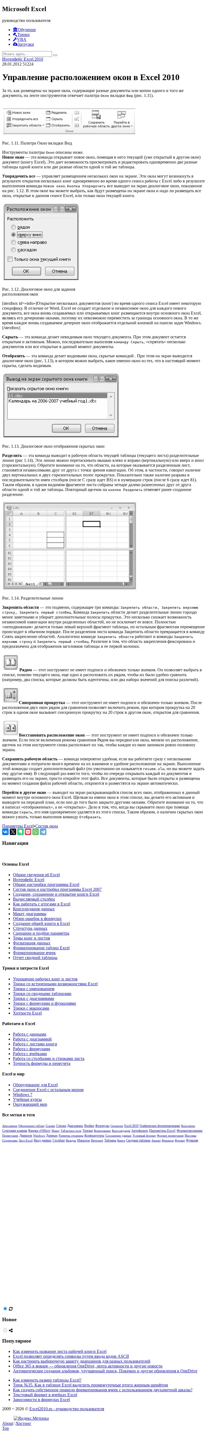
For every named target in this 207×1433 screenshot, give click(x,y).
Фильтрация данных (31, 943)
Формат (180, 1140)
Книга (121, 1140)
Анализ (156, 1140)
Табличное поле (71, 1130)
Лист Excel (26, 1140)
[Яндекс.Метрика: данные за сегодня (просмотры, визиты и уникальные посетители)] (31, 1418)
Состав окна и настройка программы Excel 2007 (57, 889)
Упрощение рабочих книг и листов (45, 979)
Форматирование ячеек (34, 952)
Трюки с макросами (31, 1008)
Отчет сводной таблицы (35, 957)
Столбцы (59, 1140)
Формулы (102, 1126)
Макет (55, 1130)
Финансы (168, 1140)
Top (5, 1428)
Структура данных (30, 928)
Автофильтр (139, 1130)
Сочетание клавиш (14, 1131)
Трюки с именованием (33, 988)
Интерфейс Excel (28, 879)
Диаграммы (75, 1126)
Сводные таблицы (138, 1140)
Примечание (10, 1135)
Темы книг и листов (31, 938)
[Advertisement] (42, 1224)
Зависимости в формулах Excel (41, 1399)
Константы (188, 1125)
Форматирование (190, 1131)
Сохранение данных (118, 1135)
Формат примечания (170, 1135)
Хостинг (23, 1423)
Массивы (190, 1135)
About (7, 1423)
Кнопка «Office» (39, 1131)
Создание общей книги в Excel (41, 923)
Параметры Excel (18, 826)
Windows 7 (22, 1094)
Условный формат (144, 1135)
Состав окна (46, 826)
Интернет (97, 1140)
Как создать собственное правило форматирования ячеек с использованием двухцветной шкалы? (102, 1390)
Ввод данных (42, 1140)
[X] (13, 832)
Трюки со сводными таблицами (42, 993)
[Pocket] (28, 832)
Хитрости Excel (27, 1013)
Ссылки (50, 1125)
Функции (192, 1140)
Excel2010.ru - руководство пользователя (66, 1408)
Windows (39, 1135)
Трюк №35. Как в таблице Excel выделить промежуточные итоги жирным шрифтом (90, 1385)
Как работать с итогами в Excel (41, 904)
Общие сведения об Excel (36, 874)
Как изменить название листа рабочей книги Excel (59, 1351)
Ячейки (89, 1126)
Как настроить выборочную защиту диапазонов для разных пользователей (81, 1361)
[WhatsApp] (35, 832)
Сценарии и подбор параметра (41, 933)
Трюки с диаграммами (33, 998)
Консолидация (121, 1130)
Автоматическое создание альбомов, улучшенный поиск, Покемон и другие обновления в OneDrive (105, 1371)
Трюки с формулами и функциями (44, 1003)
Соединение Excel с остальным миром (48, 1089)
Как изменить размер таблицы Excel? (47, 1380)
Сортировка (10, 1140)
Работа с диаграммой (32, 1039)
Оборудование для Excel (35, 1084)
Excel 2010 (131, 1126)
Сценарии (117, 1125)
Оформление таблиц (31, 1125)
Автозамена (9, 1125)
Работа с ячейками (30, 1053)
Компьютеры (94, 1135)
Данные (52, 1135)
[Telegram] (43, 832)
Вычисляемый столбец (34, 899)
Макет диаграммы (29, 913)
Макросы (83, 1140)
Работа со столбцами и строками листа (48, 1058)
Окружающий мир (30, 1104)
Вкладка (71, 1140)
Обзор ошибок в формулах (37, 918)
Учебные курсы (27, 1099)
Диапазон (25, 1135)
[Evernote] (20, 832)
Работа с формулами (31, 1048)
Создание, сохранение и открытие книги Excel (56, 894)
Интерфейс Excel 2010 (22, 59)
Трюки (87, 1131)
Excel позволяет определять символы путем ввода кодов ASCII (71, 1356)
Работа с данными (29, 1034)
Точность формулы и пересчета (41, 1063)
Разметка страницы (71, 1135)
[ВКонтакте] (5, 832)
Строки (61, 1126)
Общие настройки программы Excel (46, 884)
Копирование (102, 1130)
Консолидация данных (34, 909)
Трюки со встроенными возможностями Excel (55, 983)
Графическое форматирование (160, 1126)
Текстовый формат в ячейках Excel (45, 1394)
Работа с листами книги (35, 1044)
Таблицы (110, 1140)
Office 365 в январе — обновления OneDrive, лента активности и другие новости (88, 1366)
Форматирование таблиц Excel (41, 947)
